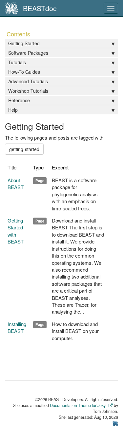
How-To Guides (24, 71)
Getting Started (24, 43)
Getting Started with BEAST (16, 231)
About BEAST (16, 183)
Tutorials (17, 62)
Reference (19, 100)
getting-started (24, 149)
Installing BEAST (17, 327)
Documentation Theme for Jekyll (79, 405)
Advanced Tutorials (28, 81)
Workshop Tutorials (28, 90)
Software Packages (28, 52)
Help (13, 110)
